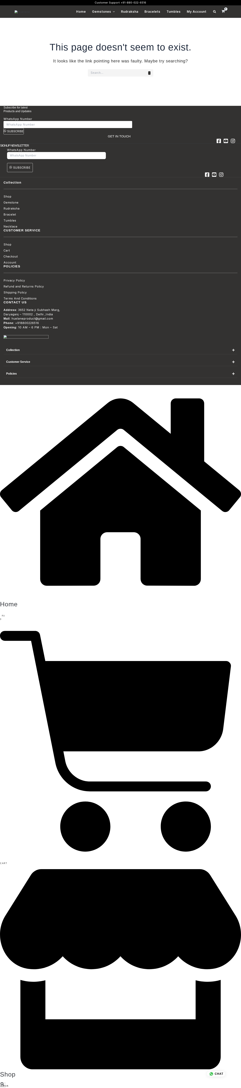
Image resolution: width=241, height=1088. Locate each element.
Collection (13, 349)
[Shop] (120, 1068)
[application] (113, 11)
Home (9, 604)
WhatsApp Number (18, 119)
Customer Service (18, 361)
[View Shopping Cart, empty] (223, 12)
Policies (11, 373)
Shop (8, 1074)
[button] (214, 12)
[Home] (120, 598)
